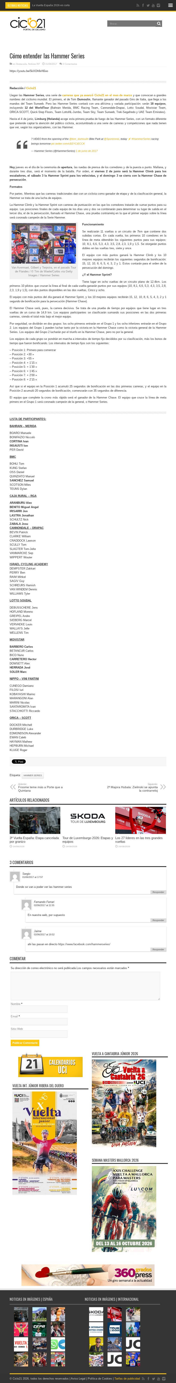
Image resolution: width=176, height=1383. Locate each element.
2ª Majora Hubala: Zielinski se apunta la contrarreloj (132, 787)
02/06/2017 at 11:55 (44, 905)
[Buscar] (159, 23)
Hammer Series (33, 775)
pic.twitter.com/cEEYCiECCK (68, 143)
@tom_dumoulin (79, 138)
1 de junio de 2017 (87, 151)
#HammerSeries (141, 138)
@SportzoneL (112, 138)
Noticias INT (34, 64)
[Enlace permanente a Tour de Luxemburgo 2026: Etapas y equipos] (87, 833)
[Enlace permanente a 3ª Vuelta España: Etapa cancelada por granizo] (35, 833)
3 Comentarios (70, 64)
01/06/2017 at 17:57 (32, 877)
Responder (158, 892)
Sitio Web (17, 1028)
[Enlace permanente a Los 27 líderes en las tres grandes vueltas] (140, 833)
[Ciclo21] (28, 29)
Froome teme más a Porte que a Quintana (40, 787)
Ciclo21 (31, 88)
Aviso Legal (78, 1378)
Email (14, 1016)
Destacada (21, 64)
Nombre (15, 1004)
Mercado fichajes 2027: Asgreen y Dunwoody (58, 5)
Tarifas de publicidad (127, 1378)
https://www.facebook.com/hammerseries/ (84, 944)
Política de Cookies (100, 1378)
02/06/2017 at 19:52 (44, 934)
